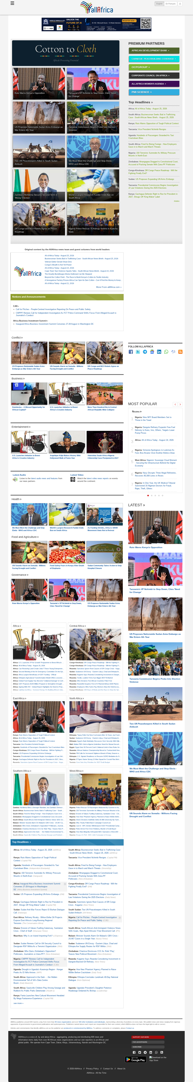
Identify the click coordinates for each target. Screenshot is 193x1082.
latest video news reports (98, 478)
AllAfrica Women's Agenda (148, 84)
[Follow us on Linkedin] (150, 1052)
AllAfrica (96, 7)
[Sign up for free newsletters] (173, 352)
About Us (121, 1069)
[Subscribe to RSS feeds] (180, 352)
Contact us (130, 1028)
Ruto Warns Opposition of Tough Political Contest (153, 123)
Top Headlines (139, 102)
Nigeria (136, 411)
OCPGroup (139, 67)
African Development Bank (149, 50)
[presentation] (175, 404)
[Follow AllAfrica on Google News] (152, 352)
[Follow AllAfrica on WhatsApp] (166, 352)
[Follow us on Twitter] (139, 1052)
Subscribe (137, 1047)
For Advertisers (140, 1042)
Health (15, 499)
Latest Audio (19, 475)
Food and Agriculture (24, 537)
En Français (171, 4)
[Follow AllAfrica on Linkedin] (159, 352)
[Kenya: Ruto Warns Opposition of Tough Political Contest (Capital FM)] (39, 717)
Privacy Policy (92, 1069)
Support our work (141, 1037)
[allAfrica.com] (27, 272)
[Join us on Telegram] (145, 1052)
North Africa (76, 698)
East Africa (18, 698)
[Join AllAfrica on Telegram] (145, 352)
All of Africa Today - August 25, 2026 (147, 109)
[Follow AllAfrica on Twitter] (138, 352)
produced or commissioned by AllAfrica (78, 1028)
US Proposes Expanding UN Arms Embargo (151, 179)
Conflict (16, 337)
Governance (19, 574)
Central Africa (77, 625)
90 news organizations (63, 1022)
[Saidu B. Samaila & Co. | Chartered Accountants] (96, 24)
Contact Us (108, 1069)
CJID (15, 306)
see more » (18, 1003)
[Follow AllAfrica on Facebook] (131, 352)
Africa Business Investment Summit (30, 321)
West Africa (76, 770)
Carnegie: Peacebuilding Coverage (153, 59)
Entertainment (20, 426)
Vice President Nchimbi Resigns (147, 129)
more (176, 201)
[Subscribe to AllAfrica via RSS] (162, 1052)
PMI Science (140, 92)
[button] (148, 495)
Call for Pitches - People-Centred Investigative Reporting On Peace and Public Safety (53, 309)
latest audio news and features (44, 478)
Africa (16, 625)
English (160, 4)
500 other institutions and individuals (92, 1022)
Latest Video (77, 475)
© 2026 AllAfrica (75, 1069)
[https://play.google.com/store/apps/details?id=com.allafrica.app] (135, 1060)
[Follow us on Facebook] (134, 1052)
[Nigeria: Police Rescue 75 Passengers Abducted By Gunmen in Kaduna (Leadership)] (95, 789)
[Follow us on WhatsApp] (156, 1052)
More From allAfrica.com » (109, 287)
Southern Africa (21, 770)
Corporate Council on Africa (149, 75)
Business (17, 378)
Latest (135, 505)
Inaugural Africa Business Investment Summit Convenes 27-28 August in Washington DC (55, 324)
